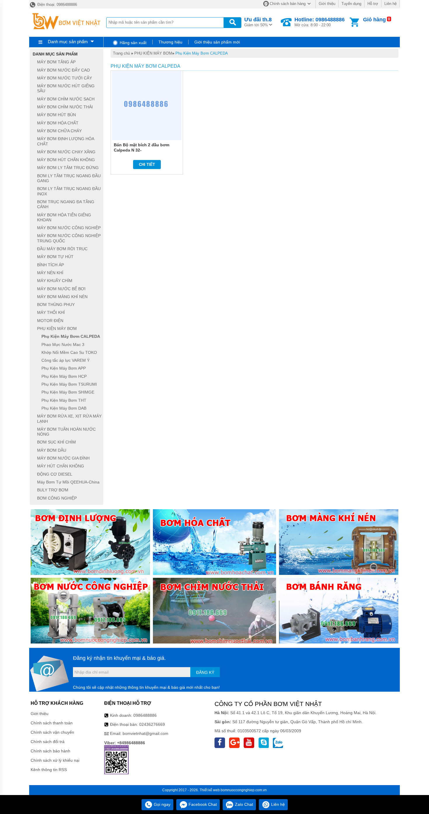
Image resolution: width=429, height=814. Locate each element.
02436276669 (152, 724)
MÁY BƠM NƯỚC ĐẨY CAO (63, 70)
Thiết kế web (210, 790)
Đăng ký (205, 672)
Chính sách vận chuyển (52, 732)
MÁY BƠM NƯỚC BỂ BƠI (61, 288)
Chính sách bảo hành (50, 751)
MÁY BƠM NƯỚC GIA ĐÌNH (63, 458)
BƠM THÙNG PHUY (56, 304)
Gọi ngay (161, 804)
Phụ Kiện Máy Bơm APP (63, 368)
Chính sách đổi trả (47, 741)
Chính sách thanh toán (52, 723)
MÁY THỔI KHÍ (51, 312)
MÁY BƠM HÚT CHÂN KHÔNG (66, 159)
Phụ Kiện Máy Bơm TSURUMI (69, 384)
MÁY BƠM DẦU (51, 450)
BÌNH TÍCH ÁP (50, 264)
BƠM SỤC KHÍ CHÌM (56, 442)
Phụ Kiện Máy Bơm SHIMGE (67, 392)
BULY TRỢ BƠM (52, 490)
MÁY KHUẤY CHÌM (54, 281)
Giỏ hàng (374, 19)
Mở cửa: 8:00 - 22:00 (319, 22)
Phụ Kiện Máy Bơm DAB (63, 408)
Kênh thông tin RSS (49, 769)
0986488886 (145, 715)
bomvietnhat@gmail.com (145, 733)
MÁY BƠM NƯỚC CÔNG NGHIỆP (69, 227)
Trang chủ (121, 53)
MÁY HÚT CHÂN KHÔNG (60, 466)
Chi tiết (147, 164)
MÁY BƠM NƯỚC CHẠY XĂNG (66, 151)
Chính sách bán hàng (288, 3)
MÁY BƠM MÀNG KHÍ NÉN (62, 296)
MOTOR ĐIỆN (50, 320)
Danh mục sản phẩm (68, 41)
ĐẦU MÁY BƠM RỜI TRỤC (62, 248)
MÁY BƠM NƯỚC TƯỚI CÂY (64, 78)
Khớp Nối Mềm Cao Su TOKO (69, 352)
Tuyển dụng (351, 3)
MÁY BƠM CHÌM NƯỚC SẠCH (66, 99)
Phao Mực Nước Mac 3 (62, 344)
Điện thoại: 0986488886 (56, 4)
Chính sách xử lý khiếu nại (55, 760)
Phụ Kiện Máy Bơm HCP (64, 376)
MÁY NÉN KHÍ (50, 272)
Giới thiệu (327, 3)
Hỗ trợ (372, 3)
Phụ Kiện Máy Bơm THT (63, 400)
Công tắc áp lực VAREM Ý (65, 360)
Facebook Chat (202, 804)
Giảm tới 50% (258, 22)
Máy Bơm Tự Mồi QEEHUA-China (68, 482)
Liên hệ (390, 3)
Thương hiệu (170, 42)
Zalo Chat (243, 804)
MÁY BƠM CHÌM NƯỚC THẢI (65, 107)
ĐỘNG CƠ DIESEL (54, 474)
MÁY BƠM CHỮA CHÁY (59, 130)
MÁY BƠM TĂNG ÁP (56, 62)
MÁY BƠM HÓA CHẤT (58, 123)
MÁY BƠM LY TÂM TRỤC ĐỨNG (68, 168)
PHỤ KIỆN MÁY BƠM (153, 53)
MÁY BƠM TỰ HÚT (55, 257)
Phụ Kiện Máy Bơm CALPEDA (201, 53)
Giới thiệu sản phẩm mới (217, 42)
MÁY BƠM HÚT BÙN (56, 115)
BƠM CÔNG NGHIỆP (57, 498)
